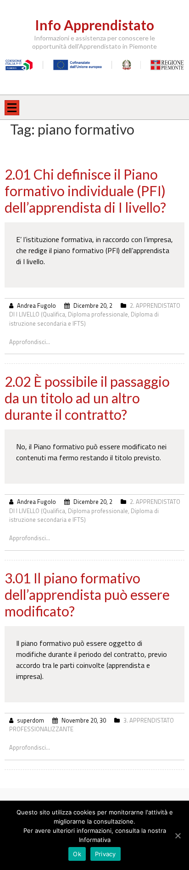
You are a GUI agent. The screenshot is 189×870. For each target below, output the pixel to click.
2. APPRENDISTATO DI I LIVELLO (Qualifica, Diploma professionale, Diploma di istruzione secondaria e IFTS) (94, 314)
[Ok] (177, 835)
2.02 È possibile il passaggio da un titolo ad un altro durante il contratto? (87, 398)
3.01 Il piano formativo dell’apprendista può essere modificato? (87, 594)
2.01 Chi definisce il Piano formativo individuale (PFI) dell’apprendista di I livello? (85, 190)
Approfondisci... (29, 341)
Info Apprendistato (94, 25)
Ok (77, 854)
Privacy (105, 854)
